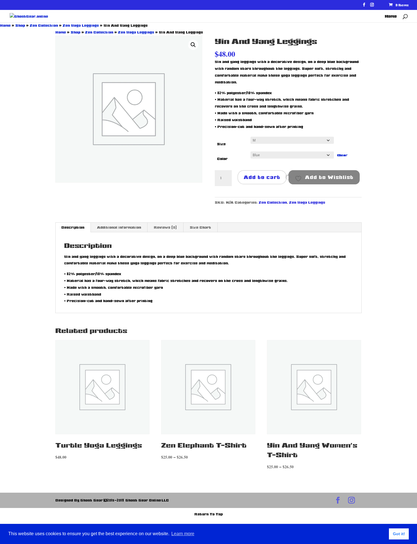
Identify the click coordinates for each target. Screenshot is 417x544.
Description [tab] (72, 227)
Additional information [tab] (119, 227)
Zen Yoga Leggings (81, 25)
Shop (20, 25)
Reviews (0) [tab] (165, 227)
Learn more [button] (182, 533)
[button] (193, 45)
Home (391, 16)
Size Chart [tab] (200, 227)
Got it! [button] (399, 534)
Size (221, 144)
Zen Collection (44, 25)
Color (222, 158)
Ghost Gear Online (143, 500)
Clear (342, 155)
